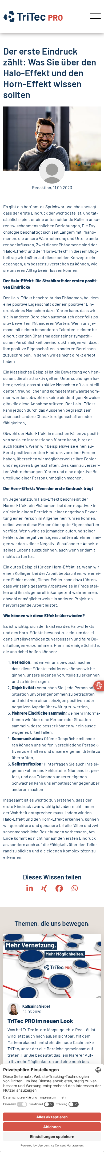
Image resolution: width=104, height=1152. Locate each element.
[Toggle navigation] (93, 16)
